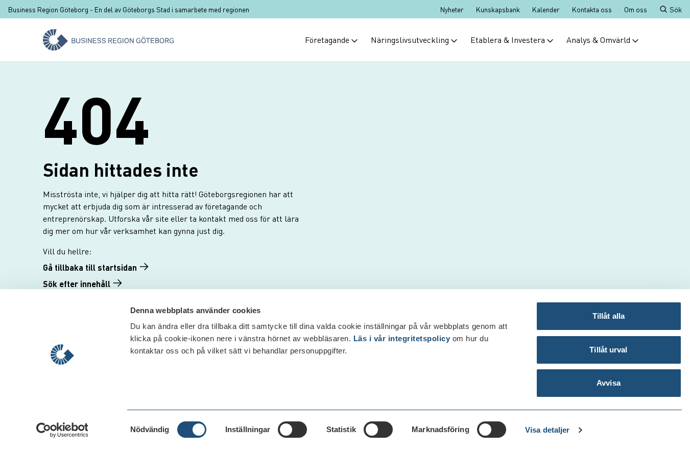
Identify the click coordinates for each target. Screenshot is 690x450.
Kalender (546, 9)
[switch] (292, 429)
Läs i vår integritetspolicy (401, 338)
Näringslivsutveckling (410, 39)
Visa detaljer (547, 429)
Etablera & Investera (507, 39)
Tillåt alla (608, 316)
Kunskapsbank (498, 9)
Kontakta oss (592, 9)
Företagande (327, 39)
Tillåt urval (608, 349)
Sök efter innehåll (76, 283)
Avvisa (609, 382)
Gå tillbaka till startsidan (90, 267)
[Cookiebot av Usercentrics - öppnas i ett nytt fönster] (62, 430)
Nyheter (452, 9)
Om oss (635, 9)
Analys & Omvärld (598, 39)
